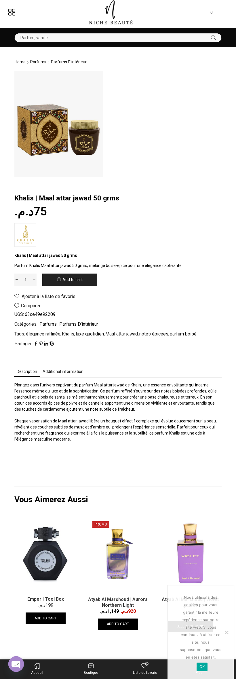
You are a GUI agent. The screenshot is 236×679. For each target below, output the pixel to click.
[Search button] (213, 37)
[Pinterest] (41, 344)
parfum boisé (183, 334)
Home (20, 62)
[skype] (51, 344)
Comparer (31, 305)
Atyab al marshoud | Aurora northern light (118, 602)
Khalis (68, 334)
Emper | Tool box (45, 599)
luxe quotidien (90, 334)
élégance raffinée (43, 334)
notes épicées (153, 334)
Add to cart (72, 279)
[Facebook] (36, 344)
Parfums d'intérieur (69, 62)
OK (202, 666)
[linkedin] (46, 344)
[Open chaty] (16, 664)
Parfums (38, 62)
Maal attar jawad (121, 334)
